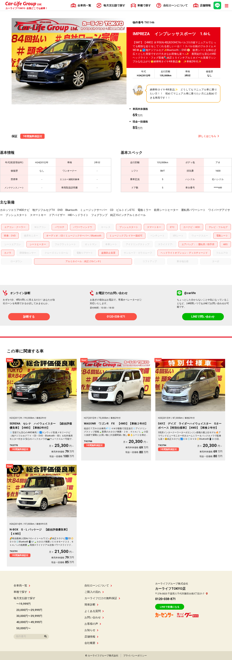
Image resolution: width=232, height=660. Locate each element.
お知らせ (89, 630)
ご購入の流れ (92, 592)
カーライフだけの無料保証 (100, 598)
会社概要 (89, 643)
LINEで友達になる (169, 606)
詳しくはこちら (207, 136)
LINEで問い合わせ (203, 316)
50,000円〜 (23, 628)
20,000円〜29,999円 (29, 610)
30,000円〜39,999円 (29, 616)
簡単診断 (89, 604)
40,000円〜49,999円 (29, 622)
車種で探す (20, 592)
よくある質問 (92, 611)
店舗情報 (89, 636)
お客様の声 (91, 623)
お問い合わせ (92, 617)
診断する (29, 316)
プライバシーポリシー (135, 655)
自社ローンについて (96, 585)
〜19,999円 (23, 603)
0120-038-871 (116, 316)
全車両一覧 (20, 585)
